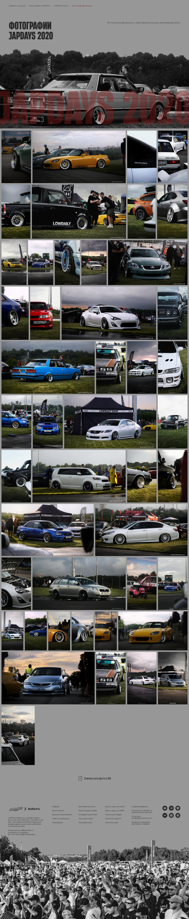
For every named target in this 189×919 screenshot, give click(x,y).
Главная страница (17, 6)
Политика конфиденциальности (142, 817)
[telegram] (171, 810)
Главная (55, 806)
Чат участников (86, 818)
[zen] (177, 817)
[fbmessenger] (177, 810)
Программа (57, 822)
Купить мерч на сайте (115, 806)
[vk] (164, 817)
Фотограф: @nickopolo (82, 6)
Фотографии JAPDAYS (39, 6)
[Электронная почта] (164, 810)
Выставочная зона (87, 806)
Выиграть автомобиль (62, 814)
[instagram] (171, 817)
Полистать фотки (113, 818)
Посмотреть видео (113, 814)
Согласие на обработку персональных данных (142, 811)
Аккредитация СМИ (88, 814)
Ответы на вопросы (60, 818)
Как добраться (85, 822)
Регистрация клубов (88, 810)
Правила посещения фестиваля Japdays (141, 823)
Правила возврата (140, 806)
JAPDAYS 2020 (61, 6)
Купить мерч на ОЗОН (114, 810)
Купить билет (58, 810)
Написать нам (111, 822)
